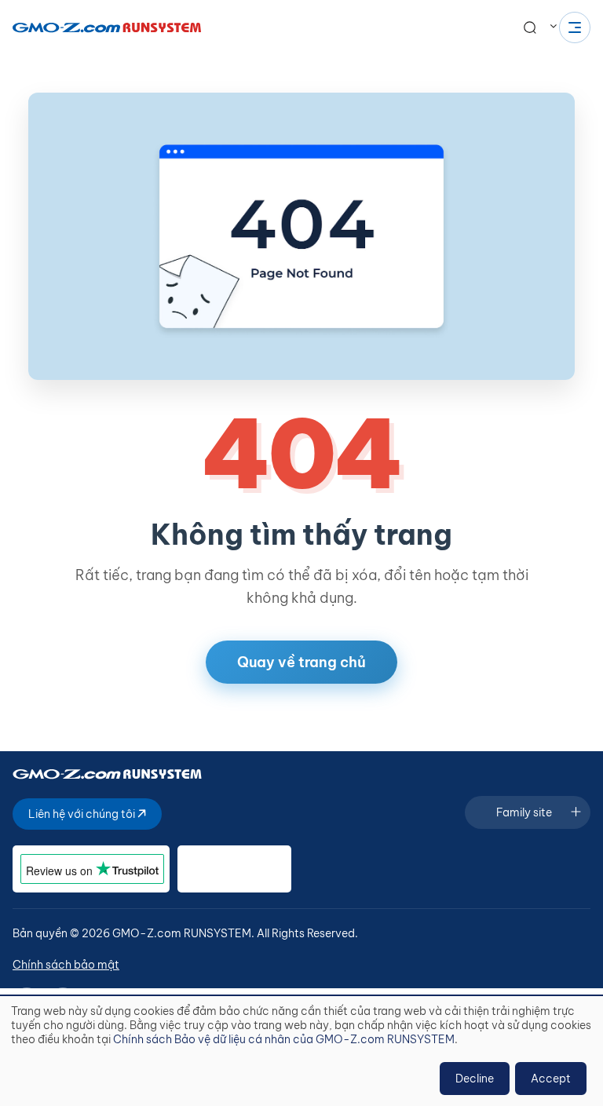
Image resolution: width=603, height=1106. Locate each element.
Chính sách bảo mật (66, 965)
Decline (474, 1078)
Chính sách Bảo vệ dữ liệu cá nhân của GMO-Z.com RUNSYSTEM (284, 1039)
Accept (551, 1078)
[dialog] (301, 1051)
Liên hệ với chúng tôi (82, 814)
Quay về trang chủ (301, 662)
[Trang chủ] (107, 27)
